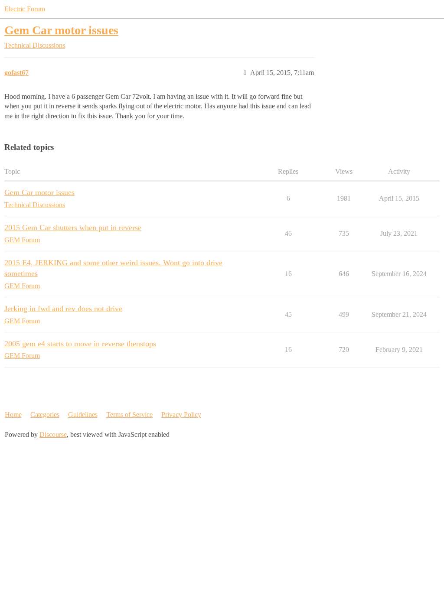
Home (13, 414)
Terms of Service (129, 414)
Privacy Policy (181, 414)
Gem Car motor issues (61, 30)
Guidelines (83, 414)
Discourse (53, 434)
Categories (44, 414)
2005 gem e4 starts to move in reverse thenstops (80, 343)
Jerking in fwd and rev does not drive (63, 308)
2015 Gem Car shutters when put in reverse (72, 227)
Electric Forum (24, 9)
